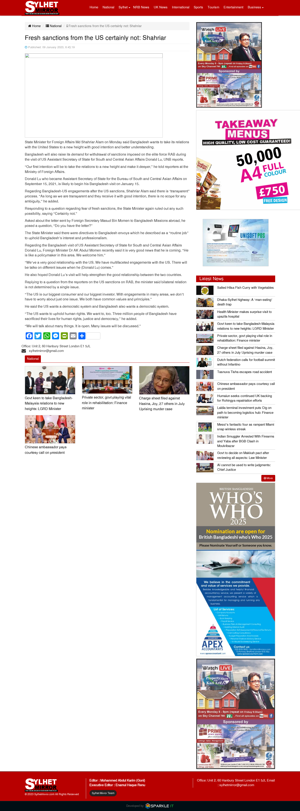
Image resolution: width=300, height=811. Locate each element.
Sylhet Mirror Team (103, 793)
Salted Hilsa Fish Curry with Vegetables (245, 288)
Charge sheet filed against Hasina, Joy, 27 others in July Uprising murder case (162, 403)
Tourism (213, 7)
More (269, 478)
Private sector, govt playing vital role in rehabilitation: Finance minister (106, 402)
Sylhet (123, 7)
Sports (198, 7)
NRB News (141, 7)
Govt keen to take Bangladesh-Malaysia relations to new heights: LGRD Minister (49, 403)
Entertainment (233, 7)
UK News (161, 7)
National (108, 7)
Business (254, 7)
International (180, 7)
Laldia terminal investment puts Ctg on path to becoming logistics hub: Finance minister (245, 412)
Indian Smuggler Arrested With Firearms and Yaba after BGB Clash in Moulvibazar (245, 441)
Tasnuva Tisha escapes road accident (244, 372)
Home (94, 7)
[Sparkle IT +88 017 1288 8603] (159, 805)
